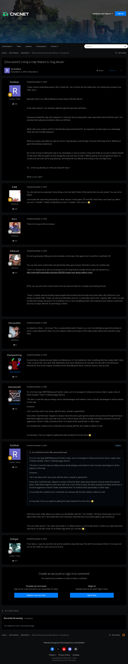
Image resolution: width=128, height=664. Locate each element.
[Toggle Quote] (30, 452)
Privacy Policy (64, 655)
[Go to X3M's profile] (14, 196)
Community (41, 46)
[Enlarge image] (89, 202)
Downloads (7, 46)
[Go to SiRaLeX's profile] (14, 259)
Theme (52, 655)
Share (101, 70)
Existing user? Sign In (102, 14)
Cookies (75, 655)
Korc (14, 219)
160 (15, 241)
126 (15, 409)
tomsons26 (14, 387)
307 (16, 561)
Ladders (28, 46)
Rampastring (14, 355)
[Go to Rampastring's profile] (14, 363)
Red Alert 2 (33, 72)
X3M (14, 187)
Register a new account (36, 595)
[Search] (125, 46)
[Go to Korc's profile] (14, 227)
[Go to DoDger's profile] (14, 547)
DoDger (14, 539)
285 (16, 104)
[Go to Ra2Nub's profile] (7, 70)
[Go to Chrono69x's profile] (14, 332)
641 (15, 273)
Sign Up (121, 14)
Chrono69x (14, 323)
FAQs (19, 46)
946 (16, 209)
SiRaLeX (14, 251)
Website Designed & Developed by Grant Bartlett (64, 643)
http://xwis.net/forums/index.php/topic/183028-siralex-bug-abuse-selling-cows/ (59, 272)
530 (16, 377)
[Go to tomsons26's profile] (14, 395)
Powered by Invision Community (64, 660)
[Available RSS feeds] (123, 635)
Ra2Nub (17, 69)
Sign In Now (91, 595)
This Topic (115, 46)
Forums (54, 46)
